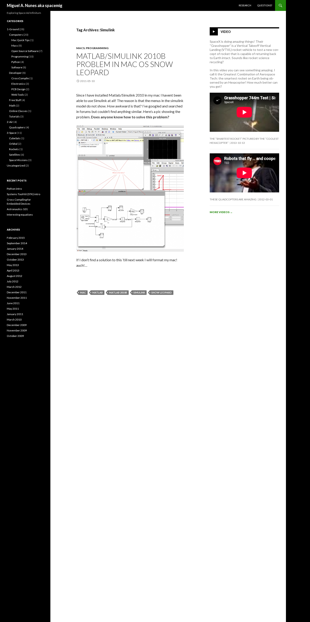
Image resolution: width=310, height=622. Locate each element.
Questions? (264, 5)
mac (83, 292)
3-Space (11, 132)
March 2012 (14, 287)
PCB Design (18, 89)
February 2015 (16, 237)
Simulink (139, 292)
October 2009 (15, 336)
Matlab (97, 292)
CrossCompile (20, 78)
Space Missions (18, 160)
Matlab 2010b (118, 292)
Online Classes (18, 111)
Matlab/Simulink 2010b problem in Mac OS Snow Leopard (124, 64)
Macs (80, 48)
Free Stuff (15, 100)
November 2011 (17, 297)
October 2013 (15, 259)
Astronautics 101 (17, 209)
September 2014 (17, 243)
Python (15, 62)
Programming (97, 48)
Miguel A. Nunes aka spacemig (34, 5)
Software (16, 67)
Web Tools (17, 94)
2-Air (10, 122)
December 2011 (17, 292)
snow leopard (161, 292)
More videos (221, 212)
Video (226, 32)
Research (245, 5)
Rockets (14, 149)
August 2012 (14, 276)
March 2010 (14, 319)
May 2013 (13, 265)
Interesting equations (20, 214)
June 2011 (13, 303)
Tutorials (14, 116)
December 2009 (17, 325)
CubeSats (14, 138)
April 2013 (13, 270)
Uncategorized (16, 165)
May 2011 (13, 308)
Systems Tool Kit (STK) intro (23, 194)
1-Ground (13, 29)
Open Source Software (25, 51)
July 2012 (12, 281)
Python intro (14, 188)
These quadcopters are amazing (233, 199)
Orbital (13, 143)
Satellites (14, 154)
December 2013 (17, 254)
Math (12, 105)
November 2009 (17, 330)
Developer (15, 73)
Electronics (18, 83)
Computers (16, 34)
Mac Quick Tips (20, 40)
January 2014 (15, 248)
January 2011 (15, 314)
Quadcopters (17, 127)
